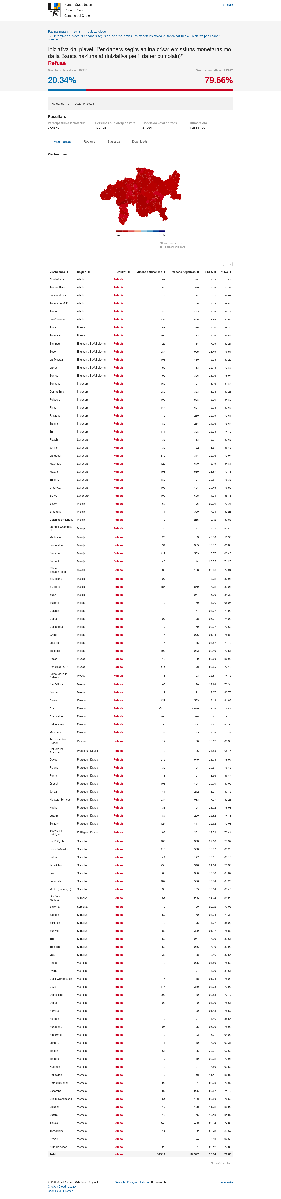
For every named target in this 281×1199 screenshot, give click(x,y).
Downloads (140, 141)
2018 (77, 31)
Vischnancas (62, 141)
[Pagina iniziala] (70, 10)
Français (132, 1182)
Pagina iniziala (58, 31)
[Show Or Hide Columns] (230, 264)
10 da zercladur (96, 31)
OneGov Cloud (57, 1186)
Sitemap (68, 1191)
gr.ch (230, 4)
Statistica (113, 141)
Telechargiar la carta (174, 246)
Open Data (54, 1191)
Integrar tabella (221, 1163)
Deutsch (120, 1182)
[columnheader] (61, 272)
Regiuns (89, 141)
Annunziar (227, 1182)
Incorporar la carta (172, 243)
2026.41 (73, 1186)
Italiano (144, 1182)
